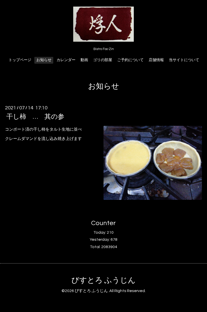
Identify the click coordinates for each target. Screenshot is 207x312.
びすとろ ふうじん (103, 280)
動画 (84, 60)
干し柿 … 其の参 (35, 116)
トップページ (20, 60)
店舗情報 (156, 60)
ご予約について (130, 60)
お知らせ (43, 60)
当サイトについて (184, 60)
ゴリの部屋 (102, 60)
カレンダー (66, 60)
